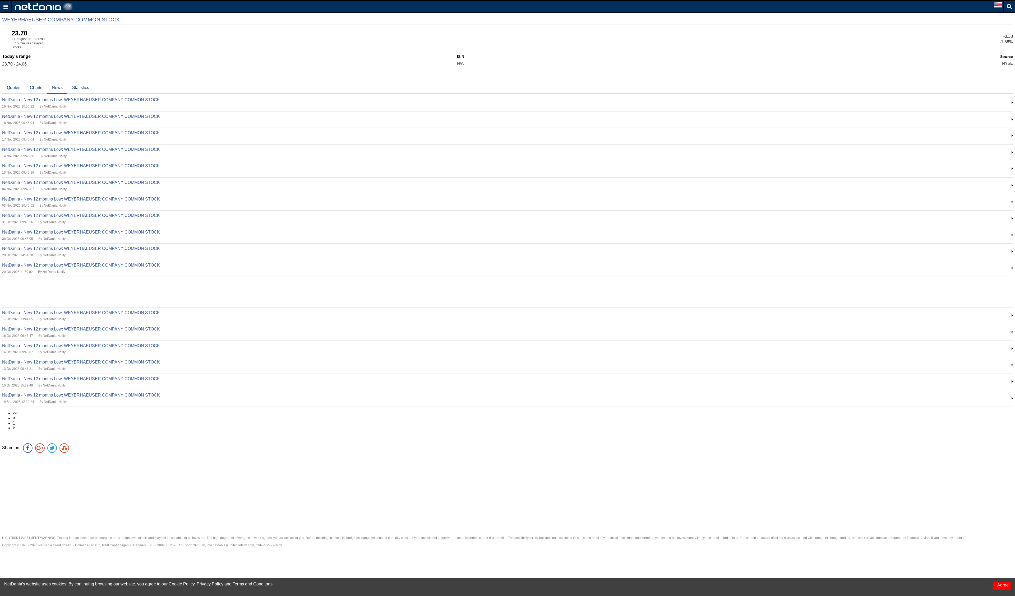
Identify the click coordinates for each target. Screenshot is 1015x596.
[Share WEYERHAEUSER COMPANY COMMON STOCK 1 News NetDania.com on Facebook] (28, 448)
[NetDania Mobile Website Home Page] (43, 6)
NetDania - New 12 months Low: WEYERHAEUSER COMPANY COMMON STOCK (81, 99)
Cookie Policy (182, 584)
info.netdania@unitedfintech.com (230, 545)
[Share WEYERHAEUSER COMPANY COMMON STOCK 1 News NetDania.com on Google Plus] (40, 448)
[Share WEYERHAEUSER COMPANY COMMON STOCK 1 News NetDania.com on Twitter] (52, 448)
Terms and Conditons (253, 584)
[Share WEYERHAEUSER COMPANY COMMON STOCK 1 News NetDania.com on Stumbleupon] (64, 448)
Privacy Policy (210, 584)
